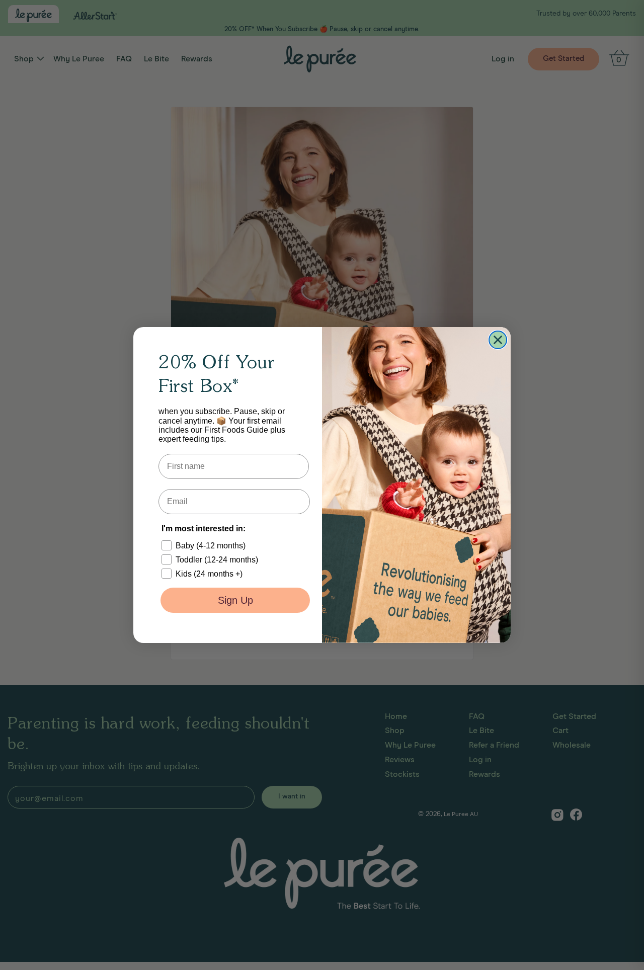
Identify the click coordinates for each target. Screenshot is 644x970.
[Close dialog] (498, 340)
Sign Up (235, 600)
